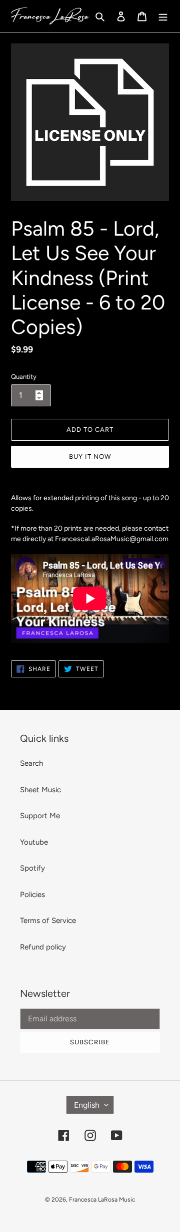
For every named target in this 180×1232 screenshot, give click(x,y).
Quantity (23, 376)
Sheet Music (40, 789)
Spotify (32, 868)
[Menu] (163, 16)
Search (31, 763)
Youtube (34, 842)
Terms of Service (48, 920)
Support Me (40, 815)
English (87, 1105)
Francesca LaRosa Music (102, 1199)
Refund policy (43, 946)
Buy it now (90, 456)
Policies (32, 894)
